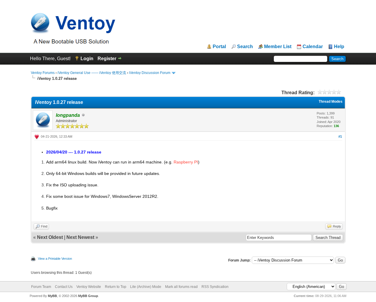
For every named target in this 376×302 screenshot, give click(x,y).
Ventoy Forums (43, 73)
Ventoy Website (88, 287)
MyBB (52, 296)
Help (339, 46)
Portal (219, 46)
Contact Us (64, 287)
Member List (277, 46)
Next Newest (80, 237)
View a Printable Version (55, 258)
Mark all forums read (181, 287)
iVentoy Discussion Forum (149, 73)
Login (86, 58)
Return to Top (115, 287)
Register (107, 58)
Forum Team (41, 287)
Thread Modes (331, 101)
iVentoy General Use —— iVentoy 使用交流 (92, 73)
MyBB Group (88, 296)
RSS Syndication (215, 287)
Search (245, 46)
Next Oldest (50, 237)
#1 (340, 136)
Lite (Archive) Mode (145, 287)
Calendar (313, 46)
